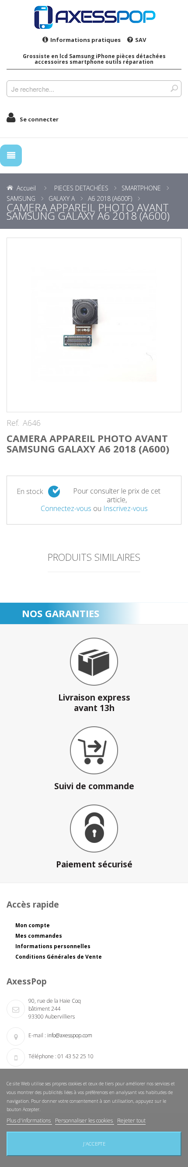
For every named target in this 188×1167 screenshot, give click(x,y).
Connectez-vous (66, 508)
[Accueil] (94, 17)
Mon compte (32, 925)
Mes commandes (38, 935)
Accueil (26, 188)
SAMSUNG (21, 198)
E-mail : (37, 1035)
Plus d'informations (29, 1120)
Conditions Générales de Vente (58, 956)
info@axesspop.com (69, 1035)
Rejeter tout (131, 1120)
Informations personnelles (53, 946)
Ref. (13, 423)
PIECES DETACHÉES (81, 188)
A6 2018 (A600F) (110, 198)
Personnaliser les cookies (84, 1120)
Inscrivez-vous (125, 508)
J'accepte (94, 1143)
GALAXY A (62, 198)
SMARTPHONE (141, 188)
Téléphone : (42, 1056)
